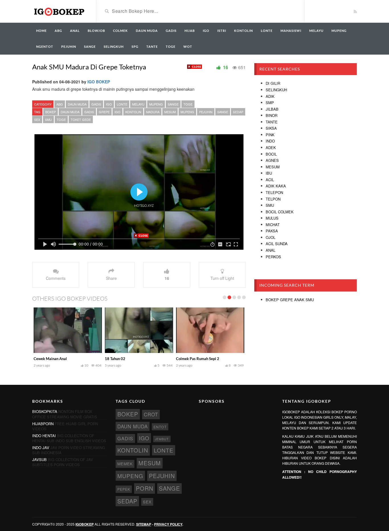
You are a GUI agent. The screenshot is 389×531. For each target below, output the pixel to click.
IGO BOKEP (98, 81)
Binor (271, 115)
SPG (135, 46)
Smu (270, 205)
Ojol (270, 237)
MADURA (152, 111)
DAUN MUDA (147, 30)
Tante (272, 122)
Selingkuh (276, 89)
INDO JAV (40, 447)
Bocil (271, 154)
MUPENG (339, 30)
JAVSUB (39, 459)
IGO (206, 30)
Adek (271, 147)
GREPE (104, 111)
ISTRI (221, 30)
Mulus (272, 218)
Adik (270, 96)
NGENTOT (44, 46)
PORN (144, 488)
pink (270, 134)
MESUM (170, 111)
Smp (270, 102)
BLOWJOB (96, 30)
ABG (58, 30)
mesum (273, 167)
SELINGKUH (114, 46)
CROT (151, 414)
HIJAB (190, 30)
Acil (270, 179)
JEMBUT (162, 439)
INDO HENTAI (44, 435)
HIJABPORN (43, 423)
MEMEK (125, 463)
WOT (187, 46)
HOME (41, 30)
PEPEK (123, 489)
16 (167, 278)
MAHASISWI (291, 30)
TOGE (170, 46)
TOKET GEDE (81, 119)
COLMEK (120, 30)
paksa (272, 231)
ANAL (75, 30)
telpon (273, 199)
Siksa (271, 128)
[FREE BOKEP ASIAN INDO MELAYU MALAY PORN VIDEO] (59, 11)
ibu (269, 173)
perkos (273, 256)
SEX (37, 119)
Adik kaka (276, 186)
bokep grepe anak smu (290, 299)
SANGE (90, 46)
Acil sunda (277, 243)
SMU (48, 119)
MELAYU (316, 30)
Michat (273, 224)
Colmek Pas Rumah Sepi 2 (197, 358)
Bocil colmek (280, 211)
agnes (272, 160)
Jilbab (272, 109)
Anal (270, 250)
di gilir (273, 83)
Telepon (274, 192)
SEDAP (238, 111)
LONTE (267, 30)
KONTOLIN (243, 30)
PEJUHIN (68, 46)
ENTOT (160, 426)
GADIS (171, 30)
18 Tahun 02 (115, 358)
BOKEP (50, 111)
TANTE (152, 46)
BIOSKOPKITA (44, 411)
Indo (270, 141)
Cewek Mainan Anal (50, 358)
